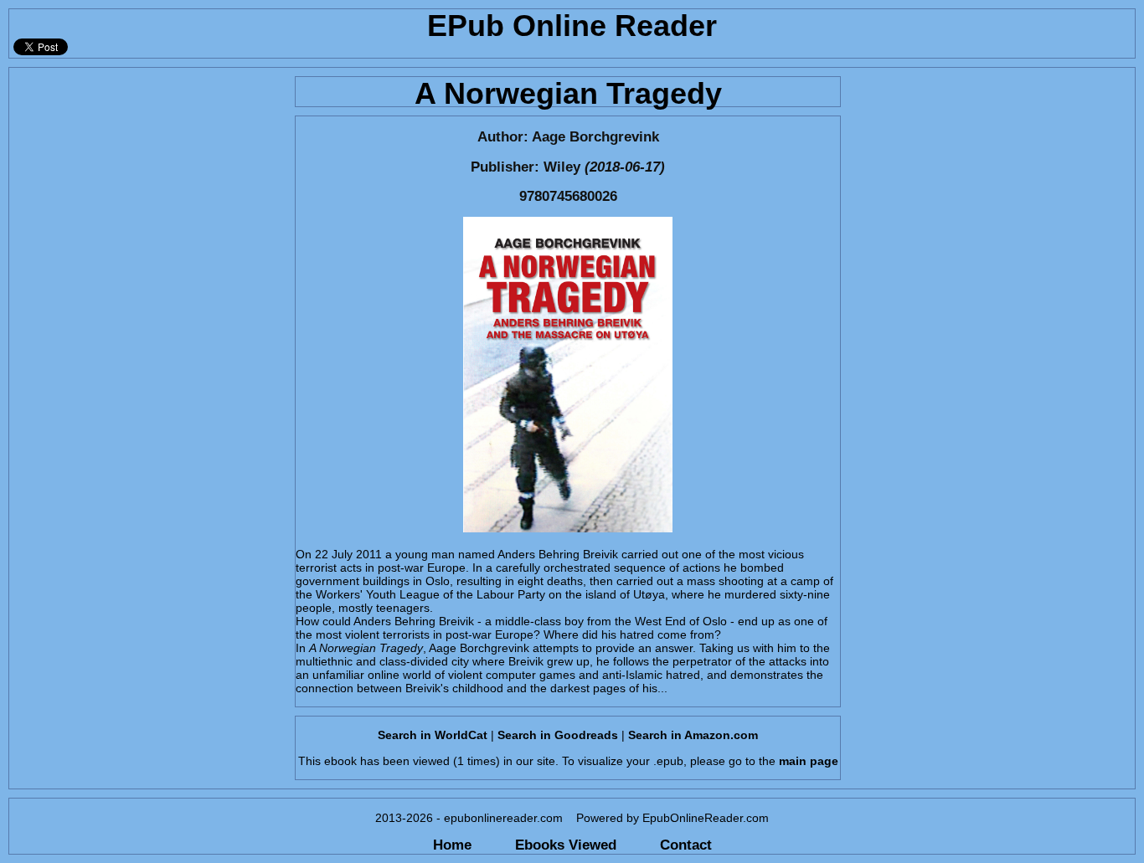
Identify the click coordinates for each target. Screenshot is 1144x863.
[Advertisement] (147, 172)
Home (452, 844)
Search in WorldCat (432, 735)
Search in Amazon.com (693, 735)
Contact (686, 844)
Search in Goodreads (557, 735)
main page (808, 761)
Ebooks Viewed (565, 844)
